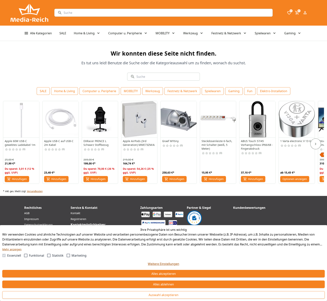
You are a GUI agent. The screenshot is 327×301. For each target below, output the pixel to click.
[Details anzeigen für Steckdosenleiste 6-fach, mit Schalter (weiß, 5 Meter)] (218, 119)
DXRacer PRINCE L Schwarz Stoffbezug (96, 143)
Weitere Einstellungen (163, 264)
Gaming (234, 91)
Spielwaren (213, 91)
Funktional (36, 255)
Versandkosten (35, 191)
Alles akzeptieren (163, 274)
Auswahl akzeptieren (163, 295)
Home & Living (64, 91)
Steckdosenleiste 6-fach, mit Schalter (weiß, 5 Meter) (217, 144)
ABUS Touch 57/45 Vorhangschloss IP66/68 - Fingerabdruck (257, 144)
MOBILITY (131, 91)
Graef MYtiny (170, 141)
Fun (249, 91)
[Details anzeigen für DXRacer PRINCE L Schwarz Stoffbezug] (100, 119)
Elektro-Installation (273, 91)
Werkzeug (152, 91)
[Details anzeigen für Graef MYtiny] (179, 119)
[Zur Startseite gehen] (29, 13)
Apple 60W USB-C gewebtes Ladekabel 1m (20, 143)
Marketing (79, 255)
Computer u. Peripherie (99, 91)
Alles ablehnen (163, 284)
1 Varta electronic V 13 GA (296, 141)
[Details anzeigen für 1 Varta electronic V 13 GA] (297, 119)
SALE (43, 91)
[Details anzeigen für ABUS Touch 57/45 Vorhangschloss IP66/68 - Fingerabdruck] (257, 119)
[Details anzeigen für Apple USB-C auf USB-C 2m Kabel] (61, 119)
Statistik (58, 255)
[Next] (315, 143)
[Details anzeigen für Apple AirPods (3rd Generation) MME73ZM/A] (139, 119)
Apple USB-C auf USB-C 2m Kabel (58, 143)
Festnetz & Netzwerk (182, 91)
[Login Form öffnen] (305, 13)
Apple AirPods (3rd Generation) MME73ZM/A (139, 143)
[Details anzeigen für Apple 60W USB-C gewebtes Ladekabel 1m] (21, 119)
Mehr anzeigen (12, 249)
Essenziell (14, 255)
